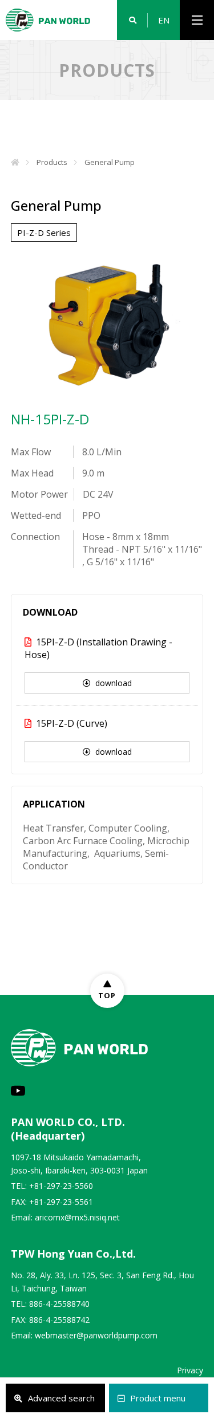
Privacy (190, 1370)
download (113, 683)
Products (52, 162)
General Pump (109, 162)
